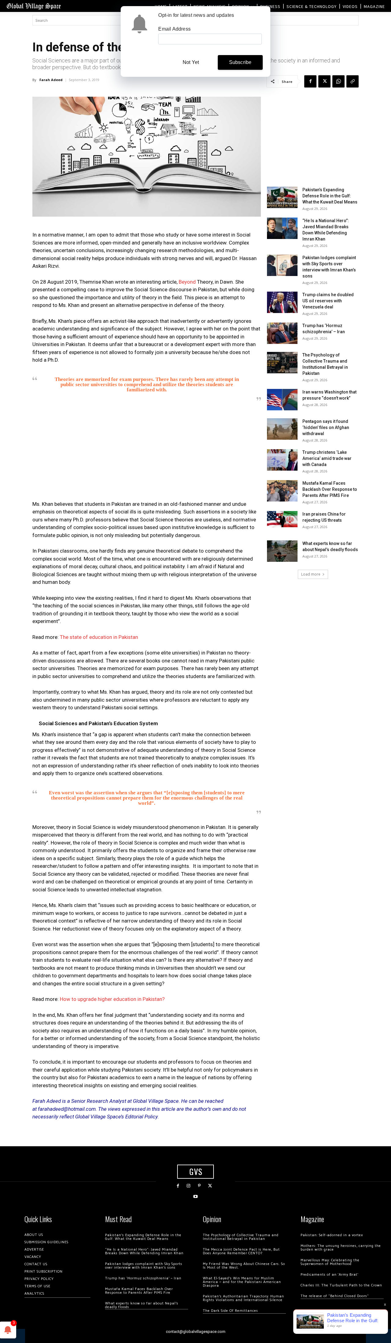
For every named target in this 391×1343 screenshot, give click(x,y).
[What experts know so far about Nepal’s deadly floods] (282, 551)
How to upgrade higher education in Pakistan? (112, 999)
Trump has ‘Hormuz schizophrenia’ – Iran (143, 1278)
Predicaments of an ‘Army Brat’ (329, 1275)
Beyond (188, 282)
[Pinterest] (199, 1186)
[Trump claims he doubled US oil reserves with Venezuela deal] (282, 302)
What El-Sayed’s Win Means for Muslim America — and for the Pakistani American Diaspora (242, 1282)
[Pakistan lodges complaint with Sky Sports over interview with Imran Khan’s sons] (282, 265)
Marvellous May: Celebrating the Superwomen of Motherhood (330, 1262)
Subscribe (240, 62)
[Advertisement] (146, 453)
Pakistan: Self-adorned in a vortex (332, 1235)
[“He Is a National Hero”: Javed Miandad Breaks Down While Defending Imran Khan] (282, 228)
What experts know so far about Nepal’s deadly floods (141, 1305)
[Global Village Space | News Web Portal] (33, 6)
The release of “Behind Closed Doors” (335, 1296)
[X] (324, 81)
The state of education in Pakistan (99, 637)
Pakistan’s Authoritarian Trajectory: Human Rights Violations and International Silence (243, 1298)
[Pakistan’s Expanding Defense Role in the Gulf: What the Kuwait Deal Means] (282, 197)
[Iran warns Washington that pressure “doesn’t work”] (282, 399)
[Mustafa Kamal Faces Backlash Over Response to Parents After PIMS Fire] (282, 491)
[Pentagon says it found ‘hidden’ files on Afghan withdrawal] (282, 429)
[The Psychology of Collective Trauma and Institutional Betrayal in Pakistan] (282, 362)
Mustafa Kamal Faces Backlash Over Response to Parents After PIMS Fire (329, 489)
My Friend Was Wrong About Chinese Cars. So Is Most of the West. (244, 1265)
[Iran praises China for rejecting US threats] (282, 519)
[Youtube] (195, 1196)
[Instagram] (188, 1186)
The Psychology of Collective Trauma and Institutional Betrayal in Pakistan (241, 1237)
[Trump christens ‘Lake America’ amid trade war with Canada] (282, 460)
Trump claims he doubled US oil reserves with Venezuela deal (328, 300)
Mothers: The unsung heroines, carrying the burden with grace (341, 1247)
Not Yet (191, 62)
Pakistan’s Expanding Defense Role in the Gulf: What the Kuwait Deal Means (329, 195)
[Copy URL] (352, 81)
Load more (310, 574)
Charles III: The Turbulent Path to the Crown (341, 1285)
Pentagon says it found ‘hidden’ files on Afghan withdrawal (325, 427)
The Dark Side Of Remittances (230, 1311)
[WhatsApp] (338, 81)
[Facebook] (310, 81)
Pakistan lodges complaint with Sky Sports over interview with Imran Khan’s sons (143, 1265)
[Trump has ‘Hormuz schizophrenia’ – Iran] (282, 333)
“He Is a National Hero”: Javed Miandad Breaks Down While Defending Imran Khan (144, 1251)
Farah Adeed (51, 79)
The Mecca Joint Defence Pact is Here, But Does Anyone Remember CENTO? (241, 1251)
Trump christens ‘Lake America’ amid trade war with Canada (327, 458)
